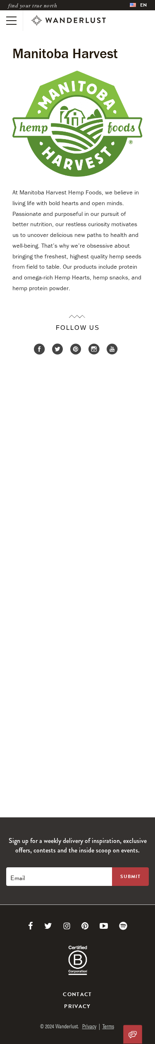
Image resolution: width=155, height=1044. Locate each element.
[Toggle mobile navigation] (11, 21)
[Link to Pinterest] (84, 926)
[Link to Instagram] (66, 926)
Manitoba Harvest (65, 53)
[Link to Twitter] (48, 926)
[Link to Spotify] (123, 926)
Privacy (77, 1006)
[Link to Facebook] (30, 926)
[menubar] (138, 5)
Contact (77, 994)
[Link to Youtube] (104, 926)
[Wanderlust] (68, 20)
